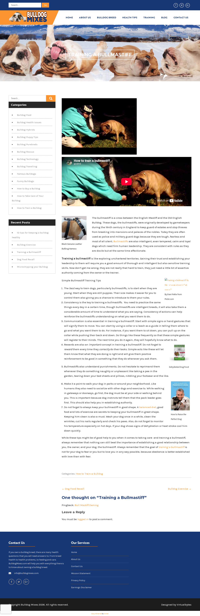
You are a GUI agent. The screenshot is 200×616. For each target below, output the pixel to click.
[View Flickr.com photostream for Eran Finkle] (178, 290)
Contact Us (181, 17)
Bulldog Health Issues (29, 122)
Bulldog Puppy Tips (27, 137)
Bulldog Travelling (27, 166)
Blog (164, 17)
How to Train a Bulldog (89, 473)
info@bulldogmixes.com (26, 573)
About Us (85, 17)
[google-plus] (187, 5)
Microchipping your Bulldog (32, 266)
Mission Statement (80, 573)
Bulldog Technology (27, 159)
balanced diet (147, 407)
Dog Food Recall (73, 488)
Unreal (106, 614)
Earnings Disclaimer (81, 587)
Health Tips (129, 17)
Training (149, 17)
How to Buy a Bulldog (28, 188)
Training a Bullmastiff (29, 252)
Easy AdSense (96, 614)
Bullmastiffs (121, 241)
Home (69, 17)
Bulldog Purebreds (27, 144)
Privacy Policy (78, 580)
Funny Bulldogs (25, 181)
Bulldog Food (24, 115)
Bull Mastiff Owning (87, 505)
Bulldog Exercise (179, 488)
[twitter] (182, 5)
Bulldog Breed (106, 17)
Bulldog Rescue (25, 151)
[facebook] (176, 5)
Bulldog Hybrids (26, 129)
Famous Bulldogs (26, 173)
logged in (83, 519)
